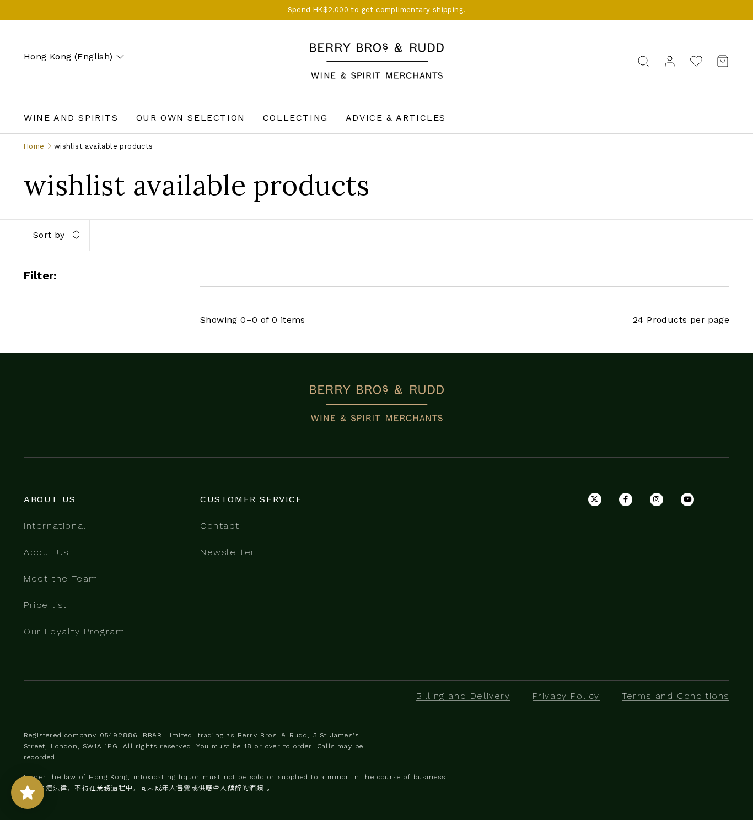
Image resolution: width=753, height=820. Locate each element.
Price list (45, 605)
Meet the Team (61, 578)
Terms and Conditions (675, 696)
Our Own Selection (190, 117)
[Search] (643, 60)
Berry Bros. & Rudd (376, 49)
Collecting (295, 117)
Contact (219, 525)
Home (34, 146)
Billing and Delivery (463, 696)
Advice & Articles (396, 117)
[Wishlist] (696, 61)
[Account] (670, 60)
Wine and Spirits (71, 117)
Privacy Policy (566, 696)
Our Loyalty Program (74, 631)
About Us (46, 552)
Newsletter (227, 552)
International (55, 525)
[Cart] (719, 61)
